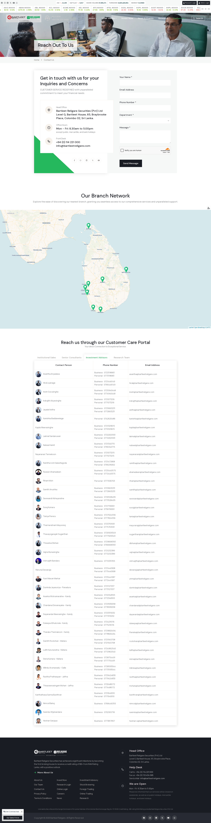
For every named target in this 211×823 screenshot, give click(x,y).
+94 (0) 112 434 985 (144, 775)
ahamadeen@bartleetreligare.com (144, 472)
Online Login (204, 3)
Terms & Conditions (43, 798)
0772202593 (109, 438)
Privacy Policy (40, 793)
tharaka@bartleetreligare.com (143, 632)
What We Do (108, 18)
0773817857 (109, 721)
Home (36, 60)
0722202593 (109, 434)
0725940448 (110, 390)
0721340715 (109, 443)
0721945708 (109, 639)
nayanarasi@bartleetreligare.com (144, 454)
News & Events (145, 18)
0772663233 (109, 491)
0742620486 (109, 418)
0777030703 (109, 481)
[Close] (21, 811)
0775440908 (109, 571)
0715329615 (109, 429)
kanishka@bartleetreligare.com (143, 418)
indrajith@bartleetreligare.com (143, 401)
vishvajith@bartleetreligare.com (143, 561)
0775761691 (109, 527)
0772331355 (109, 561)
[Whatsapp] (17, 3)
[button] (85, 288)
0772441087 (109, 580)
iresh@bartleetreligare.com (141, 392)
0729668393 (110, 541)
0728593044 (110, 666)
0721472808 (109, 461)
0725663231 (109, 408)
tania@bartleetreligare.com (141, 516)
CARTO (208, 327)
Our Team (38, 784)
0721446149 (109, 381)
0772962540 (109, 651)
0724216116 (109, 621)
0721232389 (109, 550)
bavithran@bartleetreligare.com (143, 694)
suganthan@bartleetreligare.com (144, 534)
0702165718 (109, 712)
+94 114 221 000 (60, 19)
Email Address (127, 90)
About (92, 18)
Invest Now (127, 18)
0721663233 (109, 488)
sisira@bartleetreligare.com (141, 659)
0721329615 (109, 426)
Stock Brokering (87, 784)
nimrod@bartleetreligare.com (142, 703)
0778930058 (109, 607)
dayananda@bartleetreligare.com (144, 614)
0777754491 (109, 660)
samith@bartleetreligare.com (142, 489)
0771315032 (109, 616)
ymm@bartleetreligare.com (141, 578)
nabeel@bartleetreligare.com (142, 445)
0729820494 (110, 630)
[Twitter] (10, 3)
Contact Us (179, 18)
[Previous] (202, 9)
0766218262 (109, 464)
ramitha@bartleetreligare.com (142, 463)
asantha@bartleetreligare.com (143, 374)
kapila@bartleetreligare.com (142, 427)
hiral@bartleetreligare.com (141, 383)
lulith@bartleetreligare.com (141, 650)
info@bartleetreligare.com (73, 146)
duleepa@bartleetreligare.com (143, 623)
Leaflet (191, 327)
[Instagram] (5, 3)
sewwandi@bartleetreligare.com (144, 498)
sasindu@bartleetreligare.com (143, 712)
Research (163, 18)
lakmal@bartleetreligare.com (142, 436)
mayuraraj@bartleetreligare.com (144, 525)
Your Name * (126, 77)
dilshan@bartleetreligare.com (142, 543)
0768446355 (110, 703)
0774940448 (109, 393)
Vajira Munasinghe (51, 552)
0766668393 (110, 544)
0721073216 (109, 399)
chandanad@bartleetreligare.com (144, 605)
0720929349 (110, 532)
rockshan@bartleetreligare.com (143, 641)
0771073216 (109, 402)
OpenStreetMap (199, 327)
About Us (38, 780)
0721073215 (109, 452)
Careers (60, 793)
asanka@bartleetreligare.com (142, 596)
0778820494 (109, 634)
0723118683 (109, 372)
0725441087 (109, 577)
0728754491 (109, 657)
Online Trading (86, 793)
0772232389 (109, 553)
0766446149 (109, 384)
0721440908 (109, 568)
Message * (125, 127)
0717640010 (109, 696)
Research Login (190, 3)
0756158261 (109, 509)
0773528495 (109, 500)
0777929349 (109, 536)
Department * (127, 115)
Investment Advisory (89, 780)
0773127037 (109, 589)
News (59, 798)
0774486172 (109, 687)
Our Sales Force (13, 818)
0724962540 (110, 648)
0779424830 (109, 678)
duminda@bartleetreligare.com (143, 587)
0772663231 (109, 411)
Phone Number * (128, 102)
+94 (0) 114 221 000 (68, 142)
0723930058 (109, 604)
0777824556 (109, 518)
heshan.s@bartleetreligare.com (143, 721)
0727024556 (110, 515)
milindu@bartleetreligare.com (142, 668)
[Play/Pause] (205, 9)
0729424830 (110, 675)
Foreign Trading (87, 789)
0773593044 (109, 669)
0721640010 (109, 693)
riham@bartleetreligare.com (142, 481)
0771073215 (109, 455)
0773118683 (109, 375)
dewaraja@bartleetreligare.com (143, 569)
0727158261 (109, 506)
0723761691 (109, 523)
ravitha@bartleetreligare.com (142, 677)
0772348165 (109, 598)
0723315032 (109, 612)
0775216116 (109, 625)
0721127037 (109, 586)
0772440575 (109, 473)
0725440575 (110, 470)
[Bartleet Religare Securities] (23, 18)
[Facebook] (2, 3)
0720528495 (110, 497)
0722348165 (109, 595)
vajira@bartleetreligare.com (141, 552)
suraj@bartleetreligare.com (141, 507)
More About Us (45, 772)
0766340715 (109, 447)
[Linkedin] (7, 3)
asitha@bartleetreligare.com (142, 410)
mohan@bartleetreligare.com (142, 685)
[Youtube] (14, 3)
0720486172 (109, 684)
